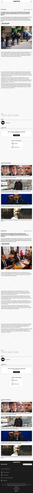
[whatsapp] (2, 23)
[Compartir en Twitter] (5, 23)
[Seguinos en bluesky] (1, 464)
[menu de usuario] (31, 1)
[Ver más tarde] (1, 23)
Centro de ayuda (16, 486)
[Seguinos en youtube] (3, 464)
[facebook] (4, 23)
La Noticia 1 (7, 122)
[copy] (8, 23)
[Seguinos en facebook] (6, 464)
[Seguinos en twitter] (4, 464)
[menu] (2, 1)
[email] (7, 23)
